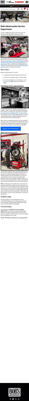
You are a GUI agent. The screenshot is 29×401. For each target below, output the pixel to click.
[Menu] (26, 2)
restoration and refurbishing (18, 61)
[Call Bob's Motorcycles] (27, 9)
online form (23, 113)
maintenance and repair (6, 61)
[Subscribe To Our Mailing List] (19, 399)
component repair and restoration (8, 62)
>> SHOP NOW (16, 6)
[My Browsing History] (22, 9)
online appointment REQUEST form (10, 113)
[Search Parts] (18, 9)
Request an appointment (11, 128)
